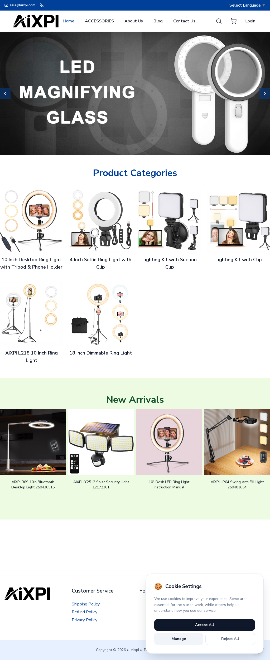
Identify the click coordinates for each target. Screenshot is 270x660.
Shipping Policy (86, 604)
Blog (158, 21)
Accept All (204, 624)
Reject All (230, 638)
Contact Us (184, 21)
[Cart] (233, 21)
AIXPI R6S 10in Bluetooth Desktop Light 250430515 (33, 484)
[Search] (219, 21)
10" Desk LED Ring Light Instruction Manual (169, 484)
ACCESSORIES (99, 21)
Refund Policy (84, 612)
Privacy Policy (84, 620)
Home (68, 21)
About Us (133, 21)
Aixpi (135, 649)
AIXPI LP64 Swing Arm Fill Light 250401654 (237, 484)
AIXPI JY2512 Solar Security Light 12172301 (101, 484)
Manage (179, 638)
